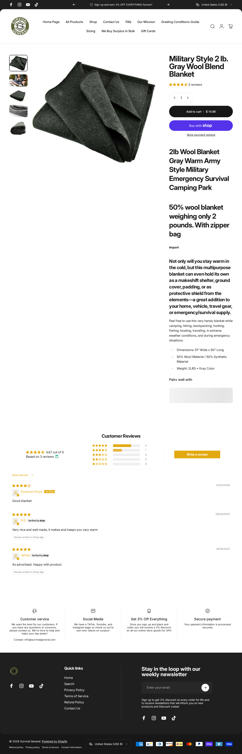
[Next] (168, 4)
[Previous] (74, 4)
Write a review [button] (197, 454)
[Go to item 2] (18, 80)
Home (68, 678)
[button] (178, 84)
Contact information (71, 747)
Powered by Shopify (54, 741)
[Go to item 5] (18, 128)
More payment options (201, 134)
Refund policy (16, 747)
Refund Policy (74, 702)
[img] (21, 486)
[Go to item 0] (18, 63)
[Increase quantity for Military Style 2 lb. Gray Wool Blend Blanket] (188, 98)
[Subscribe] (205, 687)
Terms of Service (76, 696)
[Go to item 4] (18, 111)
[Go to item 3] (18, 96)
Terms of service (50, 747)
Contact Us (72, 708)
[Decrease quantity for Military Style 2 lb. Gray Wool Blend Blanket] (173, 98)
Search (69, 684)
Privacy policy (33, 747)
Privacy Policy (74, 690)
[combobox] (214, 4)
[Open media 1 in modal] (94, 112)
